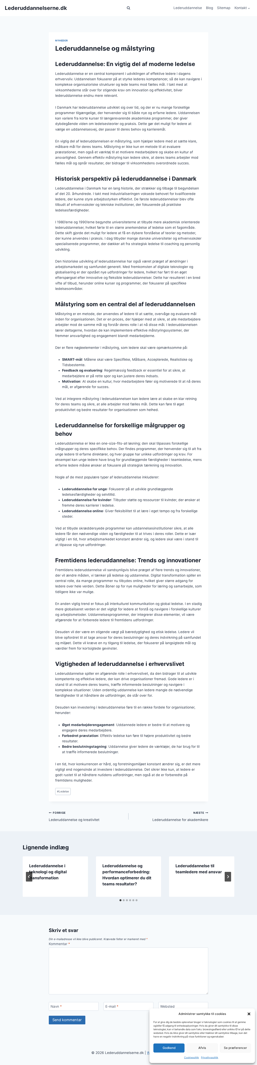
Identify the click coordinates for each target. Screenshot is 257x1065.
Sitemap (223, 8)
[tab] (120, 900)
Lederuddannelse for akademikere (180, 816)
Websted (167, 1006)
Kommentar (59, 944)
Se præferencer (235, 1048)
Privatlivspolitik (209, 1057)
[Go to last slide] (29, 877)
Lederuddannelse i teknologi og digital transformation (48, 871)
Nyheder (61, 40)
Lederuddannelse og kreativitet (74, 816)
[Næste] (228, 877)
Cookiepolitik (191, 1057)
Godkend (169, 1048)
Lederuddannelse (187, 8)
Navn (56, 1006)
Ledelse (63, 791)
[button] (249, 1014)
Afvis (202, 1048)
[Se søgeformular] (128, 8)
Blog (209, 8)
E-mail (111, 1006)
